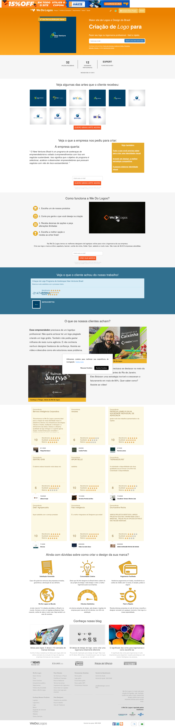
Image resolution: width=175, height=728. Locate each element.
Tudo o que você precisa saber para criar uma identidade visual (127, 152)
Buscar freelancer (59, 680)
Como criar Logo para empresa (60, 691)
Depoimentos (76, 10)
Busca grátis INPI (80, 683)
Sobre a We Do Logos (39, 690)
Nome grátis (78, 676)
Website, (91, 48)
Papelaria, (127, 46)
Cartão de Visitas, (119, 46)
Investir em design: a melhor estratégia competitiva (125, 160)
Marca (34, 707)
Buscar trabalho (58, 703)
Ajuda (88, 10)
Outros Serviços (37, 716)
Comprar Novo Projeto (129, 11)
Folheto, (96, 48)
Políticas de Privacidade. (95, 188)
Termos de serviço (59, 683)
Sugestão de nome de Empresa (39, 711)
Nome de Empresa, (108, 46)
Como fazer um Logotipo (61, 688)
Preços (56, 10)
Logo (34, 705)
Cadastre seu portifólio (60, 700)
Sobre (83, 10)
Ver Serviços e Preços (60, 676)
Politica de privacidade (39, 688)
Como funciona (37, 680)
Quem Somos (37, 676)
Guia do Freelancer (59, 705)
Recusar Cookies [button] (86, 368)
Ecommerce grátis (80, 680)
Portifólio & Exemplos (60, 678)
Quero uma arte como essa (134, 41)
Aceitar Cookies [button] (101, 368)
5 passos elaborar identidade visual (125, 168)
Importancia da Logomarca (61, 685)
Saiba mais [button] (80, 362)
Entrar (142, 11)
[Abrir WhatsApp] (5, 723)
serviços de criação (109, 48)
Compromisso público (39, 683)
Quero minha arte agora (87, 127)
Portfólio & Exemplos (65, 10)
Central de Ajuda (100, 676)
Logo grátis (78, 678)
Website (35, 714)
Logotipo (35, 700)
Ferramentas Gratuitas (81, 685)
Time (34, 678)
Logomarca (36, 703)
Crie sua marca (87, 258)
